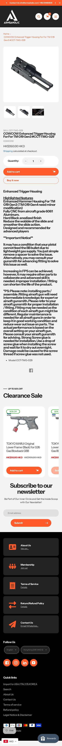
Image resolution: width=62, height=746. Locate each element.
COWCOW (8, 141)
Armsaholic (16, 731)
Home (6, 33)
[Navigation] (55, 16)
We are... (25, 548)
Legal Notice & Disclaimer (17, 714)
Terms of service (12, 704)
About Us (8, 694)
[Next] (55, 2)
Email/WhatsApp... (29, 626)
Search (7, 689)
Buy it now (13, 180)
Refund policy (11, 709)
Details (24, 587)
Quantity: (13, 160)
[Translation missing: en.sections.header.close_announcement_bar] (59, 2)
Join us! (24, 568)
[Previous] (6, 2)
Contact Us (9, 699)
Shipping (8, 151)
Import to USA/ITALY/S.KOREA (20, 684)
